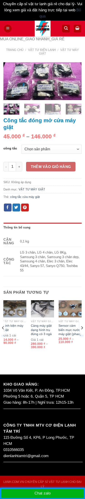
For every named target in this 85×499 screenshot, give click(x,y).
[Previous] (11, 82)
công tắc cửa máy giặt (25, 197)
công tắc (10, 148)
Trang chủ (14, 50)
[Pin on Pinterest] (25, 207)
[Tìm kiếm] (66, 28)
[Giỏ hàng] (77, 28)
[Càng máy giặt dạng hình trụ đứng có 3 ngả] (42, 309)
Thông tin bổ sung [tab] (17, 227)
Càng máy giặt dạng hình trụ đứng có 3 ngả (41, 330)
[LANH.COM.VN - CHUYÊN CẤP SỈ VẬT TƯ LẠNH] (42, 28)
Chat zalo (42, 493)
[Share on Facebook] (8, 207)
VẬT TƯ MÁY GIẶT (32, 189)
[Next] (74, 82)
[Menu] (8, 28)
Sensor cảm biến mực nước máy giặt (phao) (69, 330)
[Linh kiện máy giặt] (15, 309)
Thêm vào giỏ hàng (51, 167)
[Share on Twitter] (16, 207)
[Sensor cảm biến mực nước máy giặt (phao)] (70, 309)
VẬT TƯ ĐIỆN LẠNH (42, 50)
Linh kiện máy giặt (13, 328)
